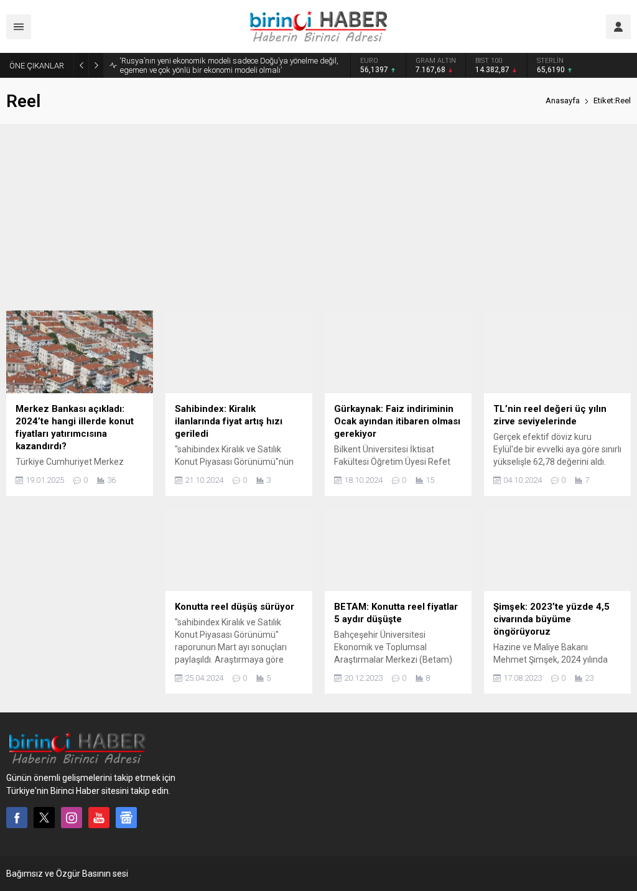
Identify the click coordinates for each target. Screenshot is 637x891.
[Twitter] (44, 817)
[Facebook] (16, 817)
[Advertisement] (318, 217)
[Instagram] (71, 817)
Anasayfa (563, 100)
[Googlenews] (126, 817)
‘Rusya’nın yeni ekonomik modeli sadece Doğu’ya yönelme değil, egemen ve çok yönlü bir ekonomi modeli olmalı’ (229, 65)
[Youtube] (98, 817)
